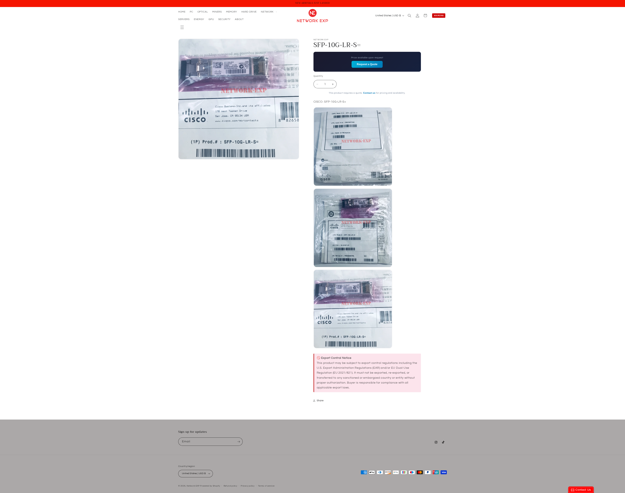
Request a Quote (367, 64)
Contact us (369, 93)
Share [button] (320, 400)
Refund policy (230, 486)
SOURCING (439, 15)
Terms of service (266, 486)
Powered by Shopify (210, 486)
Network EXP (193, 486)
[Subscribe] (239, 441)
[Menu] (182, 27)
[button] (268, 12)
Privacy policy (248, 486)
